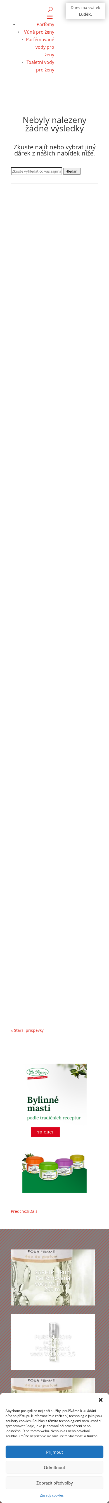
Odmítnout (54, 1467)
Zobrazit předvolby (54, 1483)
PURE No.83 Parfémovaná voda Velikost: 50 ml (49, 452)
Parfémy (45, 24)
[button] (100, 1400)
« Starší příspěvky (27, 1030)
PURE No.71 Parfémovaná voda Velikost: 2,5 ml (49, 970)
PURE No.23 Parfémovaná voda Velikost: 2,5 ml (49, 839)
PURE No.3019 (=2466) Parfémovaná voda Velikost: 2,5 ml (54, 708)
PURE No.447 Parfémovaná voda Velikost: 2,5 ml (50, 583)
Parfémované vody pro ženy (40, 47)
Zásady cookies (52, 1495)
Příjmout (54, 1452)
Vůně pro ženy (39, 32)
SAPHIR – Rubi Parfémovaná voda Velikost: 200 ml (53, 1281)
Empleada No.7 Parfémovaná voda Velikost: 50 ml (52, 294)
